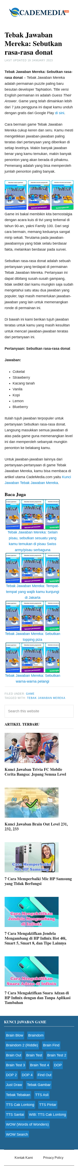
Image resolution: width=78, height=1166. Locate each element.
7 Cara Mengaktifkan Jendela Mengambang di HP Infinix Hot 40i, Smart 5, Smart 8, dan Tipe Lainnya (35, 938)
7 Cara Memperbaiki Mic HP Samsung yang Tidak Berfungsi (38, 881)
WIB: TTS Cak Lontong (47, 1115)
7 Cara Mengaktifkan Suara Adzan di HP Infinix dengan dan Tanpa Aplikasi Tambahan (38, 997)
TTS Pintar (47, 1105)
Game (30, 693)
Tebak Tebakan (18, 1095)
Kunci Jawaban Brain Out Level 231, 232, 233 (36, 826)
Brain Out (13, 1055)
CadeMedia (39, 12)
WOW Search (17, 1134)
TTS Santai (15, 1115)
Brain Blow (14, 1035)
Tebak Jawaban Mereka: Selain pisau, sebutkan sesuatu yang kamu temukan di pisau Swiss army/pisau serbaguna (33, 541)
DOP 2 (11, 1075)
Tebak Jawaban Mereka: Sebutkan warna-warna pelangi (32, 678)
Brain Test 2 (56, 1055)
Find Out (44, 1075)
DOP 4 (27, 1075)
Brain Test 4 (39, 1065)
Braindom (36, 1035)
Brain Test (34, 1055)
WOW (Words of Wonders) (27, 1124)
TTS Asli (42, 1095)
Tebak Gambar (39, 1085)
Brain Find (51, 1045)
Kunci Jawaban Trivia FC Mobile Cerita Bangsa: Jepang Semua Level (35, 771)
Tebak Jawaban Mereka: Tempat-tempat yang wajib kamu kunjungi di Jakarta (32, 592)
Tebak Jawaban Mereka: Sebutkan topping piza (32, 637)
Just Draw (14, 1085)
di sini (59, 113)
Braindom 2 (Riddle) (22, 1045)
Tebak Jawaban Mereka (46, 697)
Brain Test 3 (15, 1065)
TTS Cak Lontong (20, 1105)
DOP (58, 1065)
